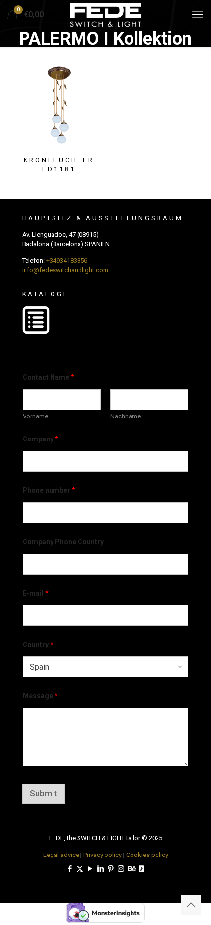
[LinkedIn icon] (100, 868)
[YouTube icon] (90, 868)
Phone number (49, 490)
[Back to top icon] (191, 905)
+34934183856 (66, 260)
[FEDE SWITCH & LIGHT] (105, 14)
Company (40, 439)
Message (40, 696)
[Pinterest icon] (110, 868)
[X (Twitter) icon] (79, 868)
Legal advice (61, 854)
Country (38, 644)
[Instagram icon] (121, 868)
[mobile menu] (197, 14)
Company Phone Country (63, 542)
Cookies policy (147, 854)
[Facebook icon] (69, 868)
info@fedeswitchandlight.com (65, 270)
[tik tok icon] (141, 868)
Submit (43, 793)
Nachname (125, 416)
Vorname (35, 416)
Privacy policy (102, 854)
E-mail (36, 593)
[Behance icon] (131, 868)
